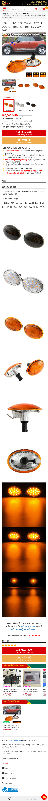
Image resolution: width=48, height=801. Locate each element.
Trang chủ (5, 14)
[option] (24, 54)
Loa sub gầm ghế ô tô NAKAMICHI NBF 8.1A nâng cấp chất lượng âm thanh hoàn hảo (11, 690)
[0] (43, 9)
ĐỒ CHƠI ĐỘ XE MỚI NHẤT (24, 629)
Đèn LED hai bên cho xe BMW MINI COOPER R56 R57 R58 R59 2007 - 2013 (11, 726)
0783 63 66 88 (15, 740)
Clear (20, 111)
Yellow (8, 110)
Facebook (8, 773)
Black (31, 111)
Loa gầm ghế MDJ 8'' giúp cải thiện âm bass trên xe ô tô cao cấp (30, 690)
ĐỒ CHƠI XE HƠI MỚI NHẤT (21, 14)
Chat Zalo (8, 783)
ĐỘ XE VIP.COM (28, 626)
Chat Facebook (10, 778)
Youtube (7, 768)
